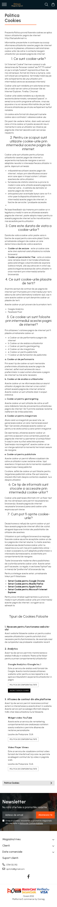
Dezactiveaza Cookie (19, 691)
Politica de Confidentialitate (23, 685)
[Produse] (4, 4)
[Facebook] (28, 877)
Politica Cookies (11, 783)
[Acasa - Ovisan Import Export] (17, 5)
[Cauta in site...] (46, 5)
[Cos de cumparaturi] (53, 5)
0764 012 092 (11, 865)
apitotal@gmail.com (15, 869)
